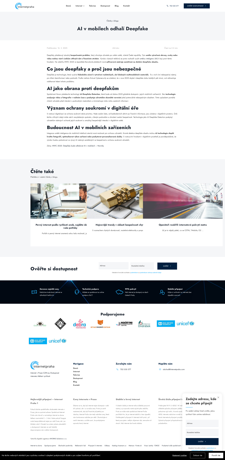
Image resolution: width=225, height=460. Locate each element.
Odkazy (107, 445)
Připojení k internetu (95, 445)
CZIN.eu (46, 373)
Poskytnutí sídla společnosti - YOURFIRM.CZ (177, 445)
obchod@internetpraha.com (174, 369)
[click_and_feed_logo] (39, 318)
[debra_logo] (79, 318)
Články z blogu (112, 20)
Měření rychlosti (44, 376)
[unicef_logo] (185, 318)
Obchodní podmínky (65, 445)
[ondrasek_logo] (144, 318)
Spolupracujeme (50, 445)
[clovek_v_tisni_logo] (60, 318)
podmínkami (134, 272)
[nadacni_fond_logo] (124, 318)
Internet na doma (36, 445)
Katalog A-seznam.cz (119, 445)
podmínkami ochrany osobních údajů (150, 272)
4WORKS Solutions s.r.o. (58, 438)
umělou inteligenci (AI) (149, 58)
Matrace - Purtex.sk (135, 445)
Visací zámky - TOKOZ (151, 445)
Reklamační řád (80, 445)
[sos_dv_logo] (166, 318)
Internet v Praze (36, 373)
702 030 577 (125, 369)
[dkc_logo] (100, 318)
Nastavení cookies (179, 455)
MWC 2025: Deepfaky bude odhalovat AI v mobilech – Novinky (78, 145)
